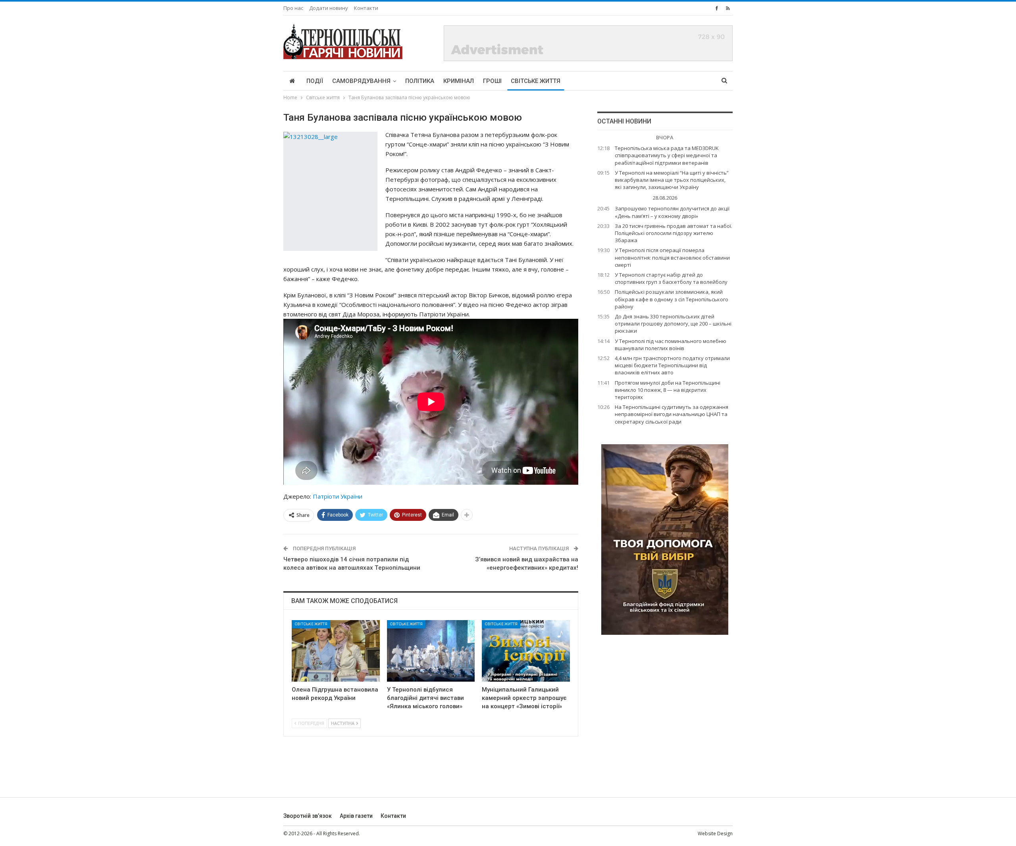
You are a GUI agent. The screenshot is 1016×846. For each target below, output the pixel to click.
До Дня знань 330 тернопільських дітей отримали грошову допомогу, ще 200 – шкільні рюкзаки (673, 323)
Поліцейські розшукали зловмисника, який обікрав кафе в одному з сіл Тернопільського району (671, 299)
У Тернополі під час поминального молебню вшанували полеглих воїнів (670, 344)
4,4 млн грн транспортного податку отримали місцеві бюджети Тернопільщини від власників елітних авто (672, 365)
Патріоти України (337, 496)
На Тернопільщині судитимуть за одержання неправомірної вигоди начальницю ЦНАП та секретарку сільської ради (671, 414)
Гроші (492, 81)
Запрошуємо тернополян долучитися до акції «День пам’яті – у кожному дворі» (672, 212)
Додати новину (328, 8)
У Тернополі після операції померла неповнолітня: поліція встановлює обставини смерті (672, 257)
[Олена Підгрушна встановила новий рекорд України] (336, 651)
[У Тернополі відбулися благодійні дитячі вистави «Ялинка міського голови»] (431, 651)
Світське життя (535, 81)
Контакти (366, 8)
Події (314, 81)
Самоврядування (361, 81)
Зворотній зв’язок (307, 816)
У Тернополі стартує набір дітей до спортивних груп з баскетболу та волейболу (671, 278)
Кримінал (458, 81)
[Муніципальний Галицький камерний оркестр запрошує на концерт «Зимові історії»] (526, 651)
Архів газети (356, 816)
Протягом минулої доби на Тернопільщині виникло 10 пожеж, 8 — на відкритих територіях (667, 390)
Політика (419, 81)
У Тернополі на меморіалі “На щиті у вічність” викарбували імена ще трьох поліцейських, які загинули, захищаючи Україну (672, 180)
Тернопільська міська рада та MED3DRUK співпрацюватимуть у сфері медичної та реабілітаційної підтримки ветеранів (667, 155)
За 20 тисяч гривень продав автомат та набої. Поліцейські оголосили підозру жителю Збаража (673, 233)
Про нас (293, 8)
